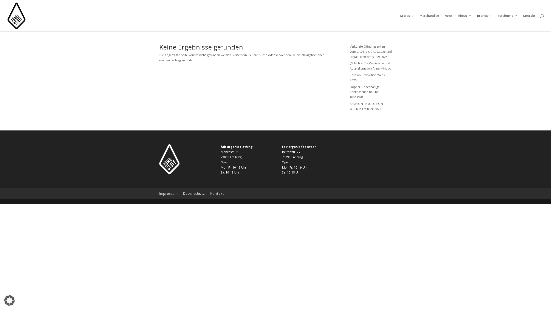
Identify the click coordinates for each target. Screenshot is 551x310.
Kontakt (529, 16)
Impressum (168, 193)
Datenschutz (194, 193)
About (462, 16)
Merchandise (429, 16)
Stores (405, 16)
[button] (9, 300)
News (448, 16)
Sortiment (505, 16)
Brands (482, 16)
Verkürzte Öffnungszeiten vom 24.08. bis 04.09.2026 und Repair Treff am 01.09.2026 (371, 51)
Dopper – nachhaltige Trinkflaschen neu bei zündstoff (365, 92)
